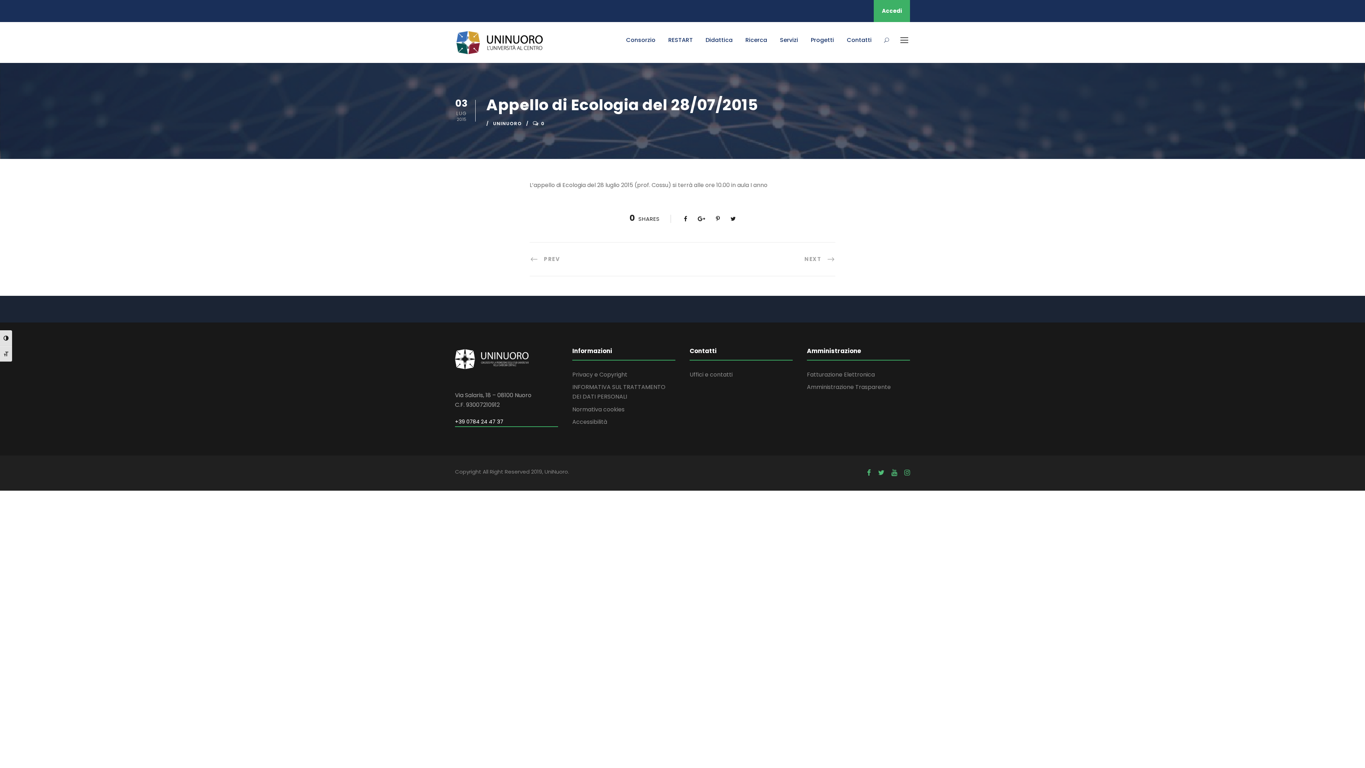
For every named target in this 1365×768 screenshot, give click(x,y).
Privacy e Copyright (599, 374)
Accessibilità (589, 422)
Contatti (859, 40)
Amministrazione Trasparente (849, 387)
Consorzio (640, 40)
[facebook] (869, 473)
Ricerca (756, 40)
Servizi (789, 40)
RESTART (680, 40)
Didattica (719, 40)
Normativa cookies (598, 409)
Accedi (892, 11)
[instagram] (907, 473)
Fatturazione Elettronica (841, 374)
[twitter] (881, 473)
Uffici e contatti (711, 374)
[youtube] (894, 473)
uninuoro (507, 123)
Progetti (822, 40)
